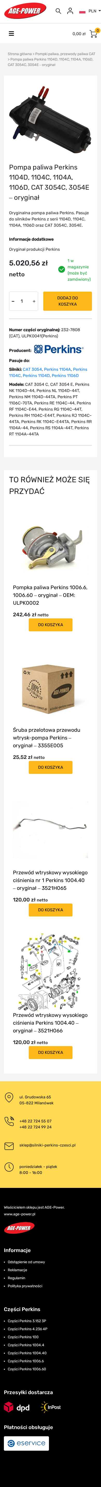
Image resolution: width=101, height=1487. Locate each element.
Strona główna (20, 54)
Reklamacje (17, 1270)
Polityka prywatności (25, 1286)
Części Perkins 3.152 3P (27, 1321)
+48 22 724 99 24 (35, 1127)
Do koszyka (50, 624)
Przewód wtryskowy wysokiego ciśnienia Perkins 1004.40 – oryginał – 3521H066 (50, 1023)
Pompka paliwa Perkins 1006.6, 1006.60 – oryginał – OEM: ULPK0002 (50, 595)
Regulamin (16, 1278)
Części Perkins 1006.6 (26, 1361)
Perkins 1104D (36, 375)
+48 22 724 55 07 (35, 1121)
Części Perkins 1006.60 (27, 1369)
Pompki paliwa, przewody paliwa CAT (65, 54)
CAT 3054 (32, 369)
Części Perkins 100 (23, 1337)
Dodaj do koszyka (67, 301)
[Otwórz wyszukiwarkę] (58, 11)
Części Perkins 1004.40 (27, 1353)
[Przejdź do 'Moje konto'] (70, 11)
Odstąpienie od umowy (26, 1262)
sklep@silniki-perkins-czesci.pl (47, 1145)
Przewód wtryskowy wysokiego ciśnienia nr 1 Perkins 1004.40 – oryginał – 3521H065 (50, 880)
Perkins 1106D (65, 375)
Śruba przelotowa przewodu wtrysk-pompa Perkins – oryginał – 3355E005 (46, 738)
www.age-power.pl (19, 1214)
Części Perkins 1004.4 (26, 1345)
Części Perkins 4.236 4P (27, 1329)
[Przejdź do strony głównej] (25, 11)
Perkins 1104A (57, 369)
